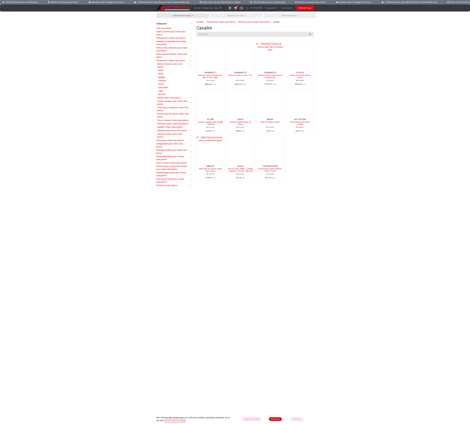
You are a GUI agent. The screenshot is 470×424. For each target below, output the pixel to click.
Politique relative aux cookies (175, 421)
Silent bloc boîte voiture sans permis (173, 124)
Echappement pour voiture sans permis (169, 145)
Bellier (161, 74)
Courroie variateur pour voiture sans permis (172, 102)
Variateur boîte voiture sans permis (172, 130)
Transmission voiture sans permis (170, 60)
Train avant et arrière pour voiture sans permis (170, 180)
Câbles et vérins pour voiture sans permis (170, 33)
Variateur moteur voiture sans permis (169, 135)
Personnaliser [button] (297, 419)
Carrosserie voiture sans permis (170, 140)
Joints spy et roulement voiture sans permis (172, 109)
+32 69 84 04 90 (255, 8)
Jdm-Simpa (163, 87)
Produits (200, 22)
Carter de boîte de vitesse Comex (300, 76)
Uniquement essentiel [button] (251, 419)
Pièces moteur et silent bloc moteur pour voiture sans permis (171, 167)
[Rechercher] (310, 34)
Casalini (161, 77)
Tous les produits (163, 28)
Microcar (162, 94)
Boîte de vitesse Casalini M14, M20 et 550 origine (210, 76)
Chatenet (162, 80)
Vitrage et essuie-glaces (166, 185)
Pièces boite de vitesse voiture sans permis (173, 115)
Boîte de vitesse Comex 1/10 (240, 75)
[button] (241, 8)
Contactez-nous (304, 8)
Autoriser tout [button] (275, 419)
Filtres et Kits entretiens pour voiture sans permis (172, 49)
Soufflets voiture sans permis (169, 127)
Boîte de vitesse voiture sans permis (169, 65)
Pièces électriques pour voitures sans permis (170, 158)
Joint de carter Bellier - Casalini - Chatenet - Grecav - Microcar (240, 170)
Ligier (160, 91)
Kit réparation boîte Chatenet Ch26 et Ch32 (270, 170)
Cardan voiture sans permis (169, 98)
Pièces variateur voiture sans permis (173, 120)
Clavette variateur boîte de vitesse (240, 123)
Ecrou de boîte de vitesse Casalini (300, 123)
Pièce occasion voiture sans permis (171, 163)
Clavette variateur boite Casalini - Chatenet (210, 123)
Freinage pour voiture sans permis (170, 38)
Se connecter (287, 8)
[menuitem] (197, 8)
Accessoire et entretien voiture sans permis (171, 55)
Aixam (160, 70)
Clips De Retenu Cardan (270, 122)
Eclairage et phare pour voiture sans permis (171, 151)
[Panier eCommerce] (229, 8)
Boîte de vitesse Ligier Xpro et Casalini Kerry (270, 76)
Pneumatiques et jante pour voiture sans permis (171, 174)
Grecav (161, 84)
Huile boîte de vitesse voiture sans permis (210, 170)
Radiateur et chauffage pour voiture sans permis (171, 43)
